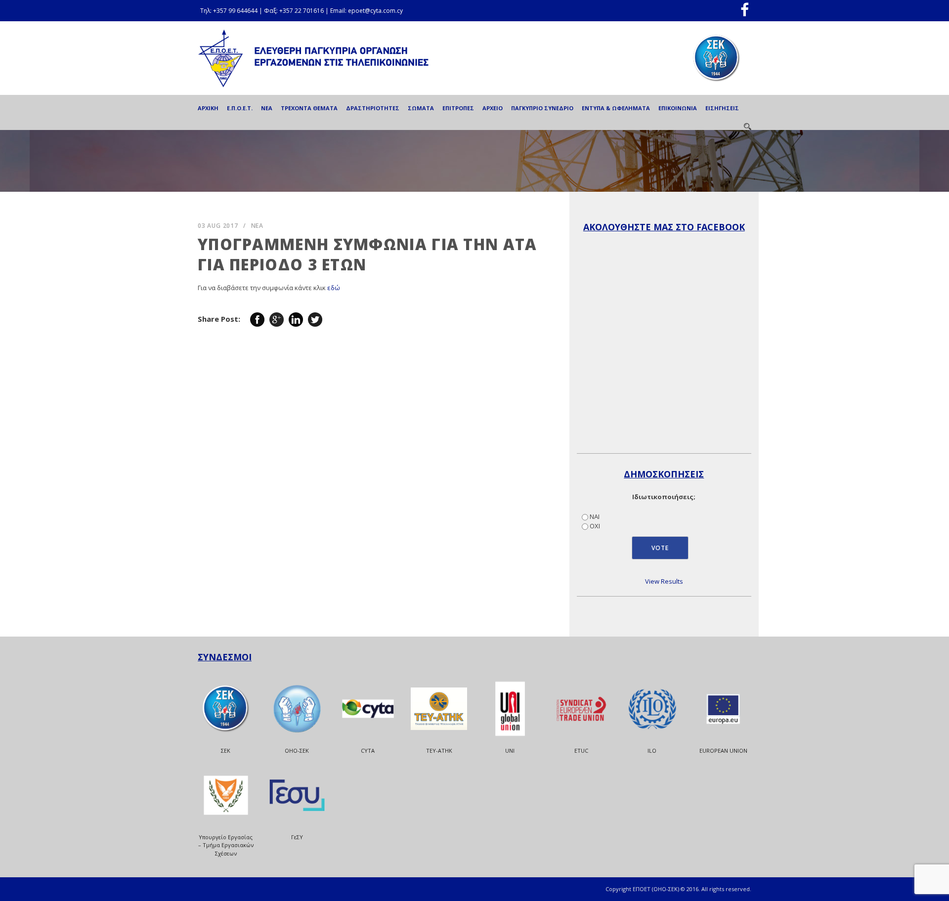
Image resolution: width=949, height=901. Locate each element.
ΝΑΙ (595, 516)
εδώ (333, 287)
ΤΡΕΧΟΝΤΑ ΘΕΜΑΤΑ (309, 108)
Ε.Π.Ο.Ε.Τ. (240, 108)
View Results (664, 581)
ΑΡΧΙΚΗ (208, 108)
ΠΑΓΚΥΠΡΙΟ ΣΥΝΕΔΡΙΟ (542, 108)
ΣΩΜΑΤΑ (421, 108)
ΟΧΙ (595, 525)
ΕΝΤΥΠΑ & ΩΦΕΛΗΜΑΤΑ (616, 108)
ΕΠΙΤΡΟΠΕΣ (458, 108)
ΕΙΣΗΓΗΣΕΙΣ (722, 108)
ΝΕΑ (266, 108)
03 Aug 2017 (218, 225)
